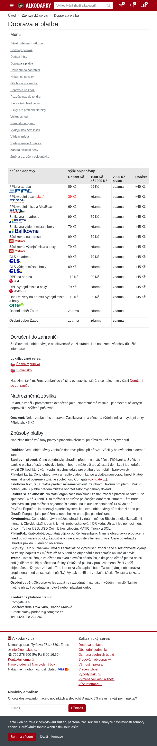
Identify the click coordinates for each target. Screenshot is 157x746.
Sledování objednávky (25, 103)
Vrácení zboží (88, 669)
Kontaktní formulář (21, 659)
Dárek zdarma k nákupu (26, 43)
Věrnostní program (22, 123)
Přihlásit (77, 708)
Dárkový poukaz (21, 50)
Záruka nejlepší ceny (24, 149)
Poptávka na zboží (22, 90)
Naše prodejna (18, 664)
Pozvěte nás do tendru (25, 96)
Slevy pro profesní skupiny (28, 110)
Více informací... (90, 684)
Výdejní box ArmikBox (25, 130)
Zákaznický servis (35, 15)
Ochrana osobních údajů (96, 654)
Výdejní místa (19, 136)
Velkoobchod (19, 116)
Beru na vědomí (22, 736)
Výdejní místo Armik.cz (25, 143)
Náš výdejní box (43, 664)
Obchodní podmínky (24, 83)
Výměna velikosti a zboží (96, 679)
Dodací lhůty (18, 56)
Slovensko (24, 370)
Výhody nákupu (89, 674)
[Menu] (11, 5)
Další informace (51, 736)
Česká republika (28, 364)
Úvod (12, 15)
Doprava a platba (21, 63)
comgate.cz (97, 479)
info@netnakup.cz (24, 649)
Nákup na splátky (22, 76)
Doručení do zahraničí (25, 70)
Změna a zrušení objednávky (29, 156)
